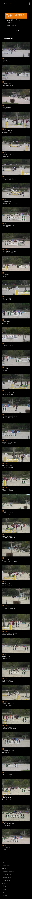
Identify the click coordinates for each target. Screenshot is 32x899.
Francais (4, 889)
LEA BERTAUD (6, 847)
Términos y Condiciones (8, 871)
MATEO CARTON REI (8, 824)
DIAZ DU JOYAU (6, 825)
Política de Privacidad (7, 877)
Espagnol (4, 895)
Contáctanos (5, 883)
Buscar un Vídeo (6, 865)
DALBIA (4, 849)
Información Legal (6, 874)
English (4, 892)
